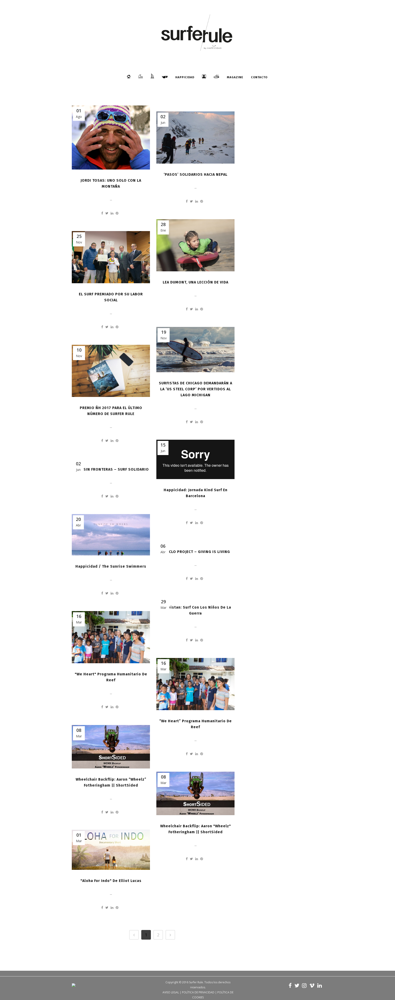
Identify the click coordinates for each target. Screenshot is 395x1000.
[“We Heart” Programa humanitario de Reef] (195, 684)
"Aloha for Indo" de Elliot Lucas (110, 881)
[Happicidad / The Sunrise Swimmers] (111, 534)
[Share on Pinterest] (117, 213)
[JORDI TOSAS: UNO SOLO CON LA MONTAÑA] (111, 137)
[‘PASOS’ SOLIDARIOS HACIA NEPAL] (195, 137)
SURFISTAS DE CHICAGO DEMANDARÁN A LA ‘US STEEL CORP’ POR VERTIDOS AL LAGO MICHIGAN (195, 389)
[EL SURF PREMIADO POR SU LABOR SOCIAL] (111, 257)
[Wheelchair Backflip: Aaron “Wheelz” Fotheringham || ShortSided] (111, 746)
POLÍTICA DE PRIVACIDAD (198, 992)
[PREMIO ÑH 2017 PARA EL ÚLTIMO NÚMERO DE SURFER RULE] (111, 371)
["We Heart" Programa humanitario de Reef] (111, 637)
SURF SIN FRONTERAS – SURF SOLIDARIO (111, 469)
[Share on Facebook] (102, 213)
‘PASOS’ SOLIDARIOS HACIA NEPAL (195, 174)
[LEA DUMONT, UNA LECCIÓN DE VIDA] (195, 245)
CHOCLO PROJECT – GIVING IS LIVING (195, 552)
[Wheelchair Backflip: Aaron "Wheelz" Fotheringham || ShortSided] (195, 793)
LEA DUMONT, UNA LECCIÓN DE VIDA (195, 282)
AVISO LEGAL (171, 992)
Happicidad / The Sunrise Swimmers (110, 566)
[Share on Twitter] (106, 213)
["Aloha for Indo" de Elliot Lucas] (111, 850)
